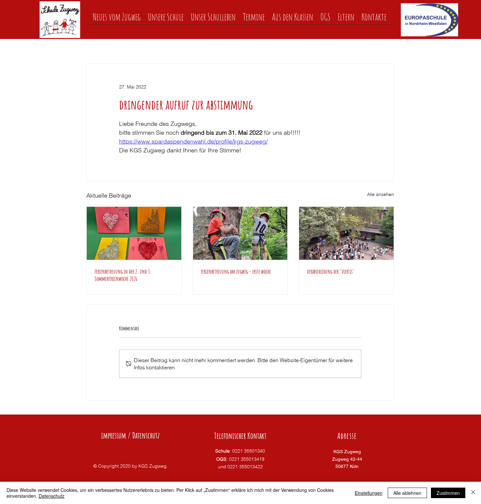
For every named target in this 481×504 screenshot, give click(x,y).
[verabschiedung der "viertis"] (346, 233)
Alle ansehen (380, 194)
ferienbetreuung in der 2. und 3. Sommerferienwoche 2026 (123, 275)
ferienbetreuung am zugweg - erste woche (236, 271)
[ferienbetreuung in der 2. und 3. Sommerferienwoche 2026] (134, 233)
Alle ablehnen (407, 493)
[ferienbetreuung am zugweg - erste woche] (240, 233)
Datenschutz (51, 496)
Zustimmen (448, 493)
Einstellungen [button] (369, 493)
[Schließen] (473, 493)
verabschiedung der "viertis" (330, 271)
